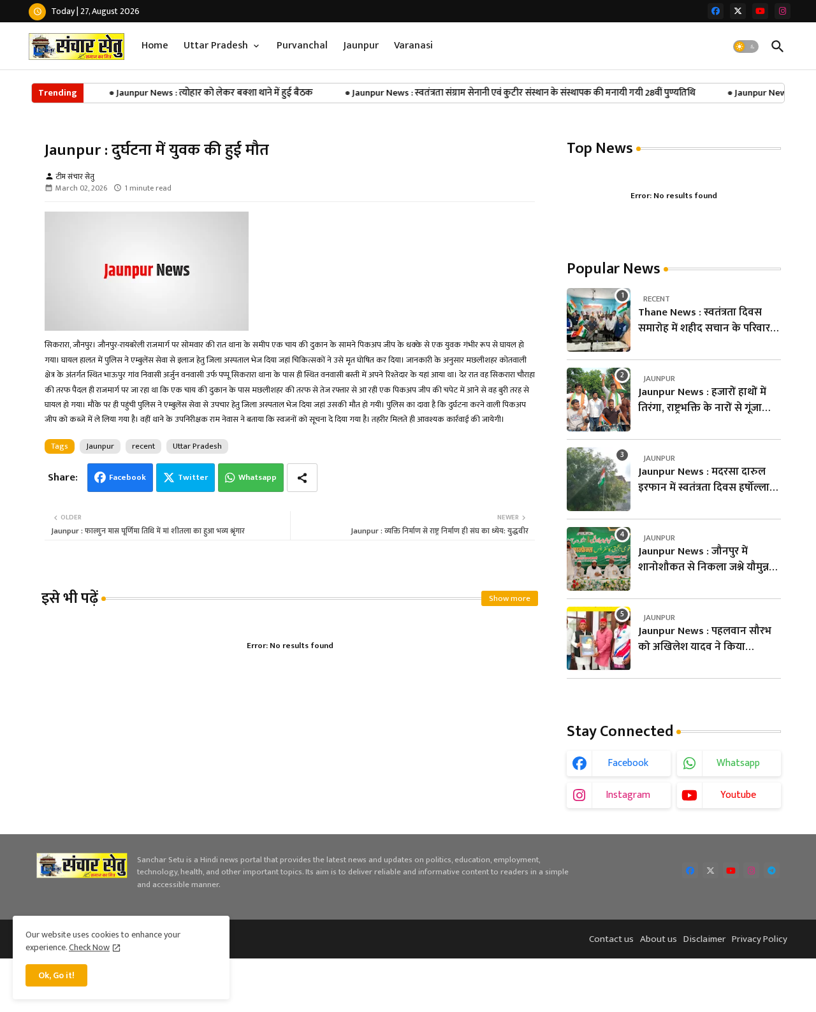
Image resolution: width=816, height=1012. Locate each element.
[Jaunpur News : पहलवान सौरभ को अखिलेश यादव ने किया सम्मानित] (598, 638)
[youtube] (760, 11)
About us (658, 939)
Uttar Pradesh (216, 45)
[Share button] (302, 477)
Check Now (89, 947)
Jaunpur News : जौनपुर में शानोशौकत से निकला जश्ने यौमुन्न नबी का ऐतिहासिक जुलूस (703, 560)
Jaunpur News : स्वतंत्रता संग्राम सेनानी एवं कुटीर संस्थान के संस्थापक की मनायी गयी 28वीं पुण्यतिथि (512, 93)
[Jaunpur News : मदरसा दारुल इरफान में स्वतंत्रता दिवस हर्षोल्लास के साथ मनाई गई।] (598, 479)
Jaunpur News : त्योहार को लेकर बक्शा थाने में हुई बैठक (203, 93)
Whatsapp (257, 477)
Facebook (127, 477)
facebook (628, 763)
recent (143, 446)
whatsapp (738, 763)
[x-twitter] (738, 11)
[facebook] (716, 11)
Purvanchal (302, 45)
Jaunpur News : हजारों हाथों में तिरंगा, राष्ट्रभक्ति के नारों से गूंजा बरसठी (702, 400)
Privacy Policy (759, 939)
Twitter (193, 477)
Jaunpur (361, 45)
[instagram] (782, 11)
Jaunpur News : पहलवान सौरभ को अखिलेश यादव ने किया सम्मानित (704, 639)
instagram (628, 795)
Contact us (611, 939)
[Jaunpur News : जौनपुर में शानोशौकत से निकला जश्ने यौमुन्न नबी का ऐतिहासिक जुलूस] (598, 559)
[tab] (155, 46)
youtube (738, 795)
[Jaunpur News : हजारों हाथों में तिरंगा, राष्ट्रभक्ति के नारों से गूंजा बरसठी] (598, 399)
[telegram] (772, 870)
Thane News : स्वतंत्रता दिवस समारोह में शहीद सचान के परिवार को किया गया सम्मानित (704, 321)
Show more (509, 598)
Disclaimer (704, 939)
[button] (746, 46)
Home (155, 45)
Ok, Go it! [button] (56, 975)
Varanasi (413, 45)
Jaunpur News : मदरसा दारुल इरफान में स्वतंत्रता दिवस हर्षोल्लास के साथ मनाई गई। (707, 480)
